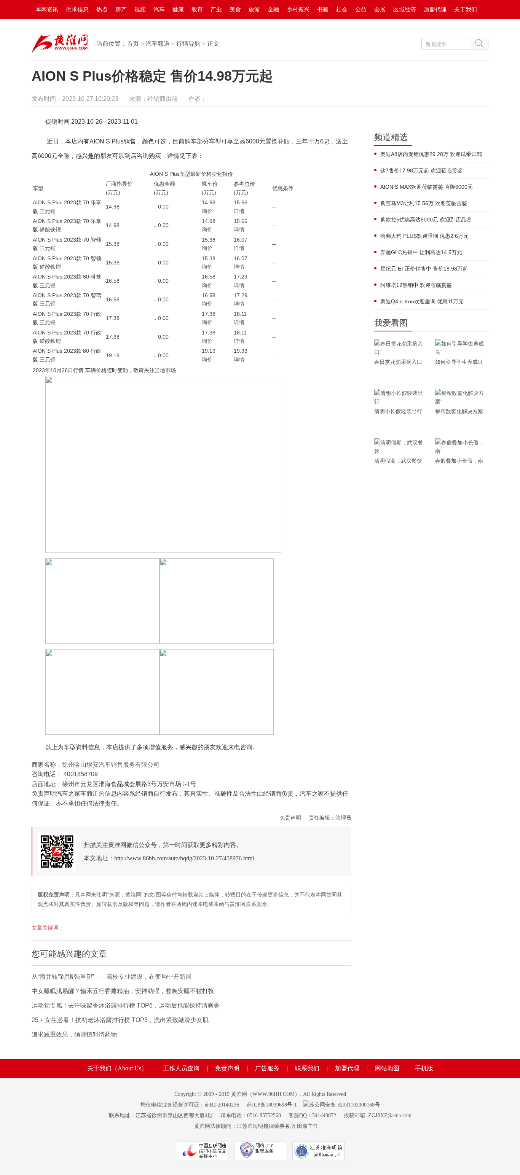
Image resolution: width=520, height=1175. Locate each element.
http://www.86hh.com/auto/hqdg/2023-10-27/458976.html (184, 858)
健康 (178, 9)
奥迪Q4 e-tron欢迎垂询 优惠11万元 (422, 301)
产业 (216, 9)
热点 (102, 9)
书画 (323, 9)
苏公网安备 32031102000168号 (344, 1105)
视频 (140, 9)
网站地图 (387, 1068)
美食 (235, 9)
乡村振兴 (298, 9)
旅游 (254, 9)
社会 (342, 9)
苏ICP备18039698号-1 (272, 1105)
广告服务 (267, 1068)
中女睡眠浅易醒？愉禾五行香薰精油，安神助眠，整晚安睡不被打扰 (123, 991)
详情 (239, 211)
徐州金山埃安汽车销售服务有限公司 (111, 764)
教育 (197, 9)
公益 (361, 9)
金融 (273, 9)
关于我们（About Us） (117, 1068)
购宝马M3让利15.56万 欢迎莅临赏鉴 (423, 203)
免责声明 (290, 818)
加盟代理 (435, 9)
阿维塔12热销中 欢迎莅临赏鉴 (416, 285)
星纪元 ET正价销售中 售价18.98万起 (424, 269)
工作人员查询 (181, 1068)
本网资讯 (46, 9)
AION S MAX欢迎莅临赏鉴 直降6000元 (426, 187)
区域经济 (404, 9)
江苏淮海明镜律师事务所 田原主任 (277, 1126)
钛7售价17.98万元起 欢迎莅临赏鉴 (421, 170)
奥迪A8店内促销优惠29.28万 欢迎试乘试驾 (431, 154)
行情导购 (188, 43)
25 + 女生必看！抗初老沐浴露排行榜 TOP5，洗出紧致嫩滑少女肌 (120, 1020)
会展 (380, 9)
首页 (133, 43)
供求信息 (77, 9)
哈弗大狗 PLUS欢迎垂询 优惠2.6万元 (424, 236)
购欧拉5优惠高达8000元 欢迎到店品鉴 (426, 220)
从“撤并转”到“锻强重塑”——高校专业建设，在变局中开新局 (111, 976)
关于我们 (465, 9)
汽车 (159, 9)
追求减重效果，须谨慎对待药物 (74, 1034)
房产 (121, 9)
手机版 (424, 1068)
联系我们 (307, 1068)
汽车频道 (157, 43)
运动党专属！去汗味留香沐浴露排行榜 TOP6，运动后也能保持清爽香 (126, 1005)
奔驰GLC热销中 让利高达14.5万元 (421, 252)
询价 (207, 211)
